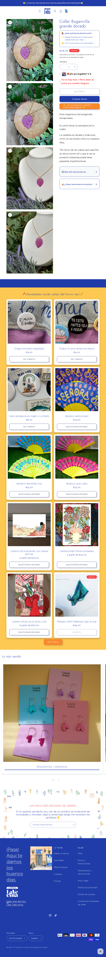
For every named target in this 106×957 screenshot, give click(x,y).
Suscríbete (59, 860)
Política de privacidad (87, 888)
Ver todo (53, 642)
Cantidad (63, 62)
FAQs (80, 854)
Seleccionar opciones (77, 427)
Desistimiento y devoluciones (85, 872)
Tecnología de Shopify (39, 947)
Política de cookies (86, 894)
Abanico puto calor (77, 483)
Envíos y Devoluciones (84, 862)
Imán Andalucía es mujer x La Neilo (29, 416)
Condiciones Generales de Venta (88, 903)
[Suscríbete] (73, 825)
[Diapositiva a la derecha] (59, 780)
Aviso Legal (83, 881)
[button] (40, 11)
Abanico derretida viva (29, 483)
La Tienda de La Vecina (21, 947)
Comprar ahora (79, 99)
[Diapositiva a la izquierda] (47, 780)
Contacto (58, 874)
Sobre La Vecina (61, 854)
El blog (57, 881)
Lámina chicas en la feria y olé (29, 621)
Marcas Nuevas (61, 867)
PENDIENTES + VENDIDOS (52, 766)
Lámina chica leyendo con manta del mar (29, 552)
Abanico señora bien (76, 416)
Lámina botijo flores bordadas (77, 551)
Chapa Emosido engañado (29, 348)
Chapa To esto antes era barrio (76, 348)
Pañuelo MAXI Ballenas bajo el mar (77, 621)
